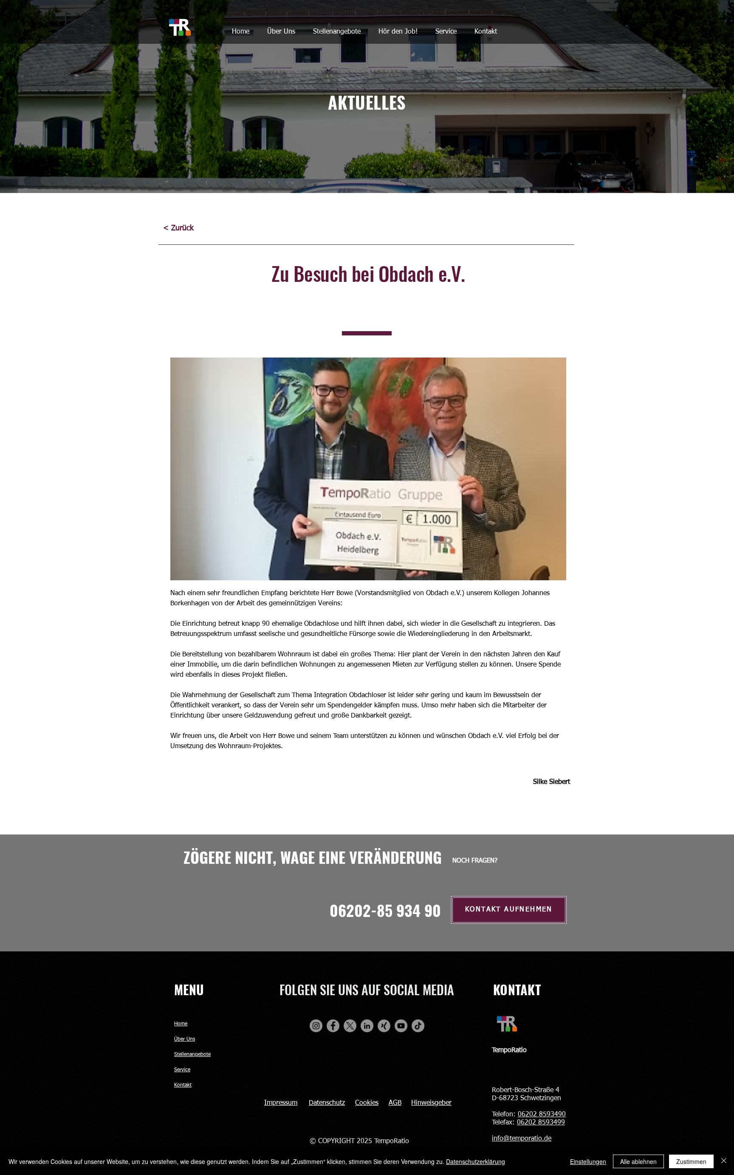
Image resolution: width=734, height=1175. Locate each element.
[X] (350, 1025)
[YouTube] (401, 1025)
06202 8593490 (542, 1114)
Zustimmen (691, 1161)
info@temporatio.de (521, 1138)
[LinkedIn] (367, 1025)
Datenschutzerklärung (475, 1161)
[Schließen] (724, 1161)
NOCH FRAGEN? (474, 860)
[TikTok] (418, 1025)
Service (182, 1070)
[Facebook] (333, 1025)
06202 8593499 (541, 1122)
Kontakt (183, 1085)
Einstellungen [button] (588, 1161)
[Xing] (384, 1025)
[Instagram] (316, 1025)
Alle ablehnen (638, 1161)
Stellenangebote (192, 1054)
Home (180, 1024)
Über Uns (184, 1039)
